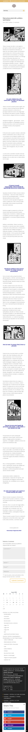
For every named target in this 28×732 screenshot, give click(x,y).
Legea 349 (6, 627)
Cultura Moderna (8, 648)
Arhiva (10, 22)
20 (13, 602)
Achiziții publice (7, 614)
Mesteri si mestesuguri (9, 655)
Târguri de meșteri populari (10, 657)
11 (7, 600)
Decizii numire (7, 621)
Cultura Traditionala (8, 639)
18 (7, 602)
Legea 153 (6, 625)
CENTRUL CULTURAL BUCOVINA (10, 612)
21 (16, 602)
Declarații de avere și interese (11, 623)
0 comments (16, 22)
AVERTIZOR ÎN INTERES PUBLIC (11, 634)
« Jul (4, 608)
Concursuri (6, 616)
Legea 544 (6, 629)
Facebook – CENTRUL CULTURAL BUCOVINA (14, 694)
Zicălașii (6, 651)
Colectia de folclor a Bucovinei (11, 644)
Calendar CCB (7, 659)
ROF (5, 632)
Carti (5, 646)
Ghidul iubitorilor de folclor (10, 642)
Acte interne (6, 618)
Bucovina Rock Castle (9, 653)
